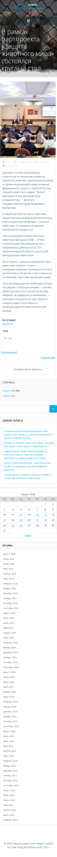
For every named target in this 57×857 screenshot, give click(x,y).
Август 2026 (9, 553)
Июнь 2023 (8, 741)
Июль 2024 (8, 677)
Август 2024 (9, 672)
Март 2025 (8, 637)
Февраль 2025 (10, 642)
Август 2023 (9, 731)
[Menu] (28, 20)
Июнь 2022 (8, 800)
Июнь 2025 (8, 622)
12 (20, 514)
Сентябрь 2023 (11, 726)
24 (4, 525)
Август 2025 (9, 613)
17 (4, 520)
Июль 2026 (8, 559)
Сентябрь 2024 (11, 667)
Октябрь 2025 (10, 603)
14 (37, 514)
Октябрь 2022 (10, 780)
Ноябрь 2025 (10, 598)
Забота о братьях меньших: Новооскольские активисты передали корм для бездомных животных (27, 466)
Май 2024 (8, 686)
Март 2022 (8, 815)
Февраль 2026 (10, 583)
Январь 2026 (9, 588)
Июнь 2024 (8, 682)
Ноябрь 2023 (10, 716)
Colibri (46, 847)
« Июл (27, 535)
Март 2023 (8, 755)
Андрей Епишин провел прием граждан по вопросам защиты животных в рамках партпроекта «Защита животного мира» (25, 454)
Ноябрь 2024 (10, 657)
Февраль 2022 (10, 819)
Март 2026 (8, 578)
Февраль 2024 (10, 701)
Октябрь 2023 (10, 721)
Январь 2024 (9, 706)
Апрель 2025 (9, 632)
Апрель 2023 (9, 750)
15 (45, 514)
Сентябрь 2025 (11, 608)
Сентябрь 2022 (11, 785)
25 (12, 525)
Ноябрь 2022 (10, 775)
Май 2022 (8, 805)
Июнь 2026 (8, 563)
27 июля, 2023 (24, 161)
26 (20, 525)
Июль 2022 (8, 795)
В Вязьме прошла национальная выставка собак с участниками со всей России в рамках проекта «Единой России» (28, 434)
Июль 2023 (8, 736)
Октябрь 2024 (10, 662)
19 (20, 520)
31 (4, 530)
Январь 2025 (9, 647)
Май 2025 (8, 627)
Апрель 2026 (9, 573)
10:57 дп (43, 161)
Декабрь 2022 (10, 770)
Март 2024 (8, 696)
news (8, 161)
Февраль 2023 (10, 760)
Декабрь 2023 (10, 711)
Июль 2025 (8, 617)
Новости (7, 324)
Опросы (7, 395)
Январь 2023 (9, 765)
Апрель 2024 (9, 691)
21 (37, 520)
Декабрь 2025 (10, 593)
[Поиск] (53, 409)
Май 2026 (8, 568)
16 (53, 514)
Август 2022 (9, 790)
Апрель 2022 (9, 810)
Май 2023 (8, 746)
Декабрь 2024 (10, 652)
